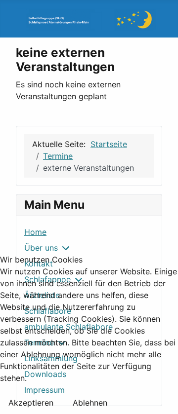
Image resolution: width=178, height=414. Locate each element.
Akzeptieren (30, 403)
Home (35, 232)
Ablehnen (90, 403)
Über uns (41, 248)
